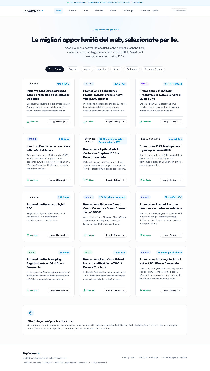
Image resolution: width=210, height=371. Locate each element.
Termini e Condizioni (148, 357)
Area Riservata (179, 11)
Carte (85, 10)
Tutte (58, 10)
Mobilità (99, 10)
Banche (72, 10)
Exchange (128, 10)
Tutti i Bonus (54, 69)
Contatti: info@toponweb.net (174, 357)
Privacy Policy (129, 357)
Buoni (113, 10)
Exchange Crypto (149, 10)
